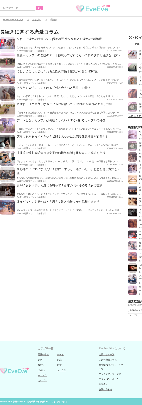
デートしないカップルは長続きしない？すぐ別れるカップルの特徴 (61, 120)
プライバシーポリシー (110, 379)
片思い (41, 365)
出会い (41, 370)
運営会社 (103, 384)
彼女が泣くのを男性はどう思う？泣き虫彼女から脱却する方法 (58, 201)
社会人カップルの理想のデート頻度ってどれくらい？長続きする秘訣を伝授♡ (68, 55)
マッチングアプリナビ (110, 374)
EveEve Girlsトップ (13, 19)
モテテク (42, 375)
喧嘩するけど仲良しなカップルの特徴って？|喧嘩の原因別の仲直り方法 (64, 104)
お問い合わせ (105, 389)
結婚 (59, 365)
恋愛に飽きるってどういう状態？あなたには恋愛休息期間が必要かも (62, 136)
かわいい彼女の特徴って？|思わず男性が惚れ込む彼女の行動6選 (59, 38)
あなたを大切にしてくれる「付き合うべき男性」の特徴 (54, 87)
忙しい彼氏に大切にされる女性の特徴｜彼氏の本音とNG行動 (57, 71)
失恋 (59, 359)
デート (60, 354)
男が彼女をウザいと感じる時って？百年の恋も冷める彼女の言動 (59, 185)
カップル (36, 19)
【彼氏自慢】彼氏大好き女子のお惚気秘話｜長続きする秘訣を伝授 (61, 152)
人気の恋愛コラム (108, 359)
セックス (61, 370)
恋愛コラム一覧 (106, 354)
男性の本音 (43, 354)
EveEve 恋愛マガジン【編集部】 (32, 51)
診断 (40, 359)
